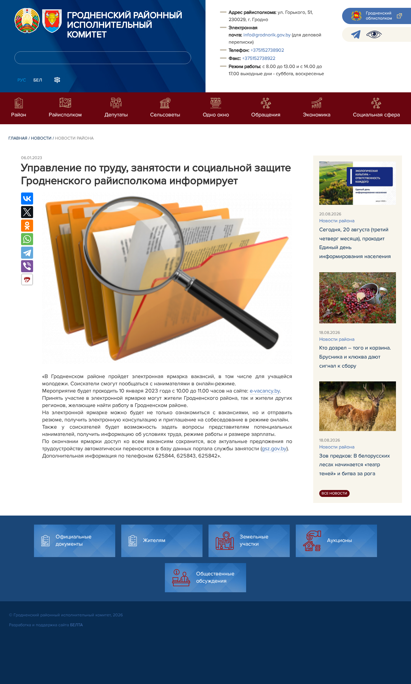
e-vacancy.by (265, 390)
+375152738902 (267, 50)
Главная (17, 138)
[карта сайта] (57, 79)
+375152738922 (258, 58)
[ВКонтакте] (27, 199)
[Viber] (27, 266)
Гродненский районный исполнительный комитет (124, 25)
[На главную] (27, 20)
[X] (27, 212)
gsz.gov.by (274, 448)
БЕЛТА (76, 624)
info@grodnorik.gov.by (267, 35)
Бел (37, 80)
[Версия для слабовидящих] (374, 34)
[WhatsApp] (27, 239)
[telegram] (355, 34)
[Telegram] (27, 253)
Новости (41, 138)
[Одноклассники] (27, 226)
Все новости (334, 493)
